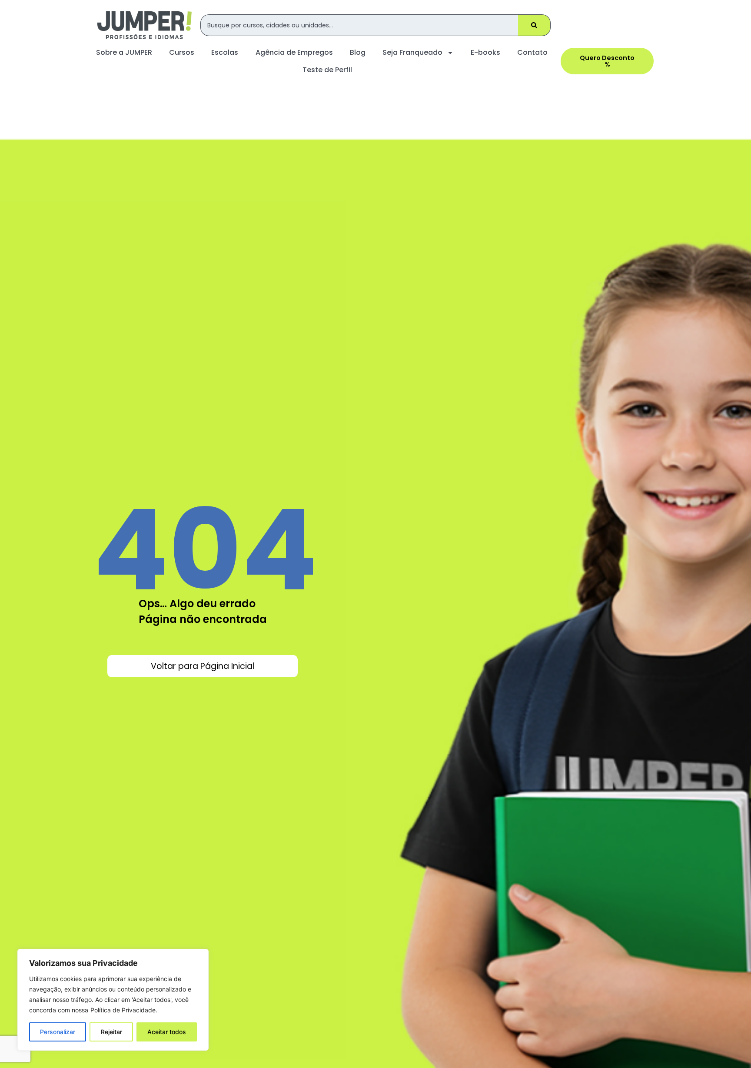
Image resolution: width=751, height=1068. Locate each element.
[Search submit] (534, 25)
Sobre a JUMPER (124, 52)
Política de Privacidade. (123, 1010)
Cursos (181, 52)
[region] (113, 1000)
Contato (532, 52)
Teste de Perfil (327, 70)
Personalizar (57, 1031)
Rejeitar (111, 1031)
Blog (358, 52)
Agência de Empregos (294, 52)
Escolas (224, 52)
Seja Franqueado (412, 52)
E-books (485, 52)
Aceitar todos (166, 1031)
